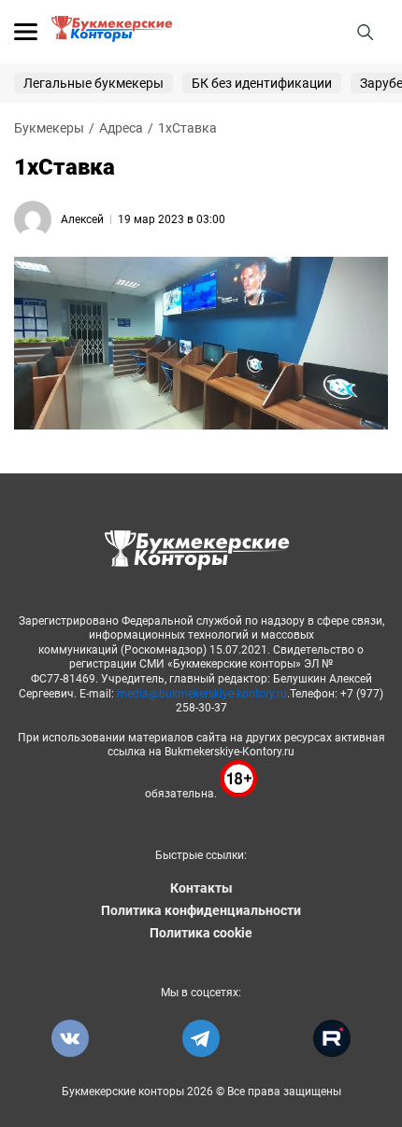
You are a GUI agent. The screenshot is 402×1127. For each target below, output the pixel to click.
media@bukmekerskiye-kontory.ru (202, 693)
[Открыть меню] (25, 31)
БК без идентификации (262, 83)
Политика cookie (201, 932)
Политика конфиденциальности (201, 910)
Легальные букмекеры (93, 83)
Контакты (201, 888)
